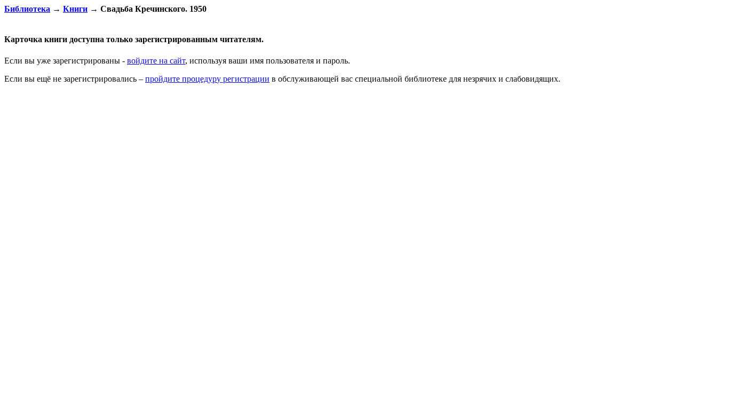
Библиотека (27, 8)
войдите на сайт (156, 60)
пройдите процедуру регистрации (207, 78)
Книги (75, 8)
